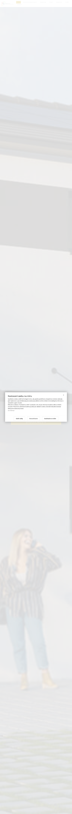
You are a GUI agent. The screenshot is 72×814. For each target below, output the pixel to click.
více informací (11, 410)
